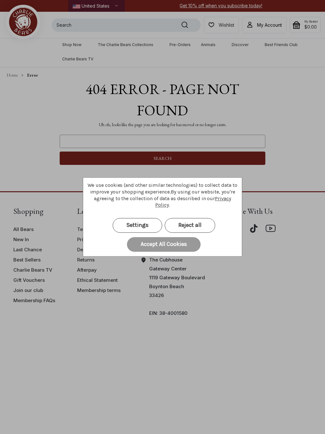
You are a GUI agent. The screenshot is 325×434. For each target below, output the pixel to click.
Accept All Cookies (164, 244)
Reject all (190, 225)
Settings (137, 225)
